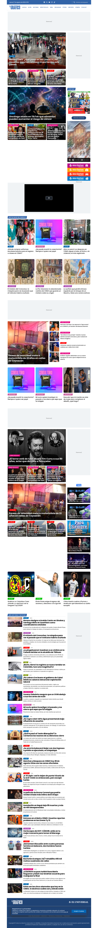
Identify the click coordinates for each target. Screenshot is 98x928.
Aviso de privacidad (34, 916)
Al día (12, 56)
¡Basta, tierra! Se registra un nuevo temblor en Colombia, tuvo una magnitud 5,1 (44, 665)
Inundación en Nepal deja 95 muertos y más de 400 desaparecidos (43, 806)
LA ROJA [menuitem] (24, 7)
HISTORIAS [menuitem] (36, 7)
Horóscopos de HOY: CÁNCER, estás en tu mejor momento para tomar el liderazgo (41, 832)
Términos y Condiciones (55, 916)
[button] (69, 160)
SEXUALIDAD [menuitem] (58, 7)
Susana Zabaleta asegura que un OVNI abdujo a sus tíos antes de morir (44, 695)
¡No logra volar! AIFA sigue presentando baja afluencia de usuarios (43, 720)
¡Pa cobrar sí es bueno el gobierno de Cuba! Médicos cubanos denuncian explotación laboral (43, 679)
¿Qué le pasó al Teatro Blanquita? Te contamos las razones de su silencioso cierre (43, 734)
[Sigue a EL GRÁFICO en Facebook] (47, 920)
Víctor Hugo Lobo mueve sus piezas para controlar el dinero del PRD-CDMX (79, 499)
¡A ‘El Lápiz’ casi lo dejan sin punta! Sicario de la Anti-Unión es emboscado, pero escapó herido (43, 777)
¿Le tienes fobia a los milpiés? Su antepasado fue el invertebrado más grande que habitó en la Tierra (36, 133)
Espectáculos (33, 70)
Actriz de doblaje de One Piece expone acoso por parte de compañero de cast (16, 135)
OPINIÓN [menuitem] (77, 7)
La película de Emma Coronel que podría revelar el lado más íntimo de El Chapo (16, 478)
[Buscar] (74, 2)
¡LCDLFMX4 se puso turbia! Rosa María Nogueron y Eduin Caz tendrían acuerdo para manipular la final (44, 873)
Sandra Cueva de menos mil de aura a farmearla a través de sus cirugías (36, 81)
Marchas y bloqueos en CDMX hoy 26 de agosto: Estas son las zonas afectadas (41, 762)
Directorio (44, 916)
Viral (25, 662)
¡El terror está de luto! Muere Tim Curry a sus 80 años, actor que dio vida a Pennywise (56, 134)
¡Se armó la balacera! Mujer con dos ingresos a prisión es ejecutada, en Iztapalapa (43, 749)
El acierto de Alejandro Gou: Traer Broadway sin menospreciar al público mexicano (78, 531)
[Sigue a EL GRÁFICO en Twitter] (48, 920)
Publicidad (67, 916)
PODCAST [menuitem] (84, 7)
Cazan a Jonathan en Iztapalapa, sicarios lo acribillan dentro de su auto (17, 81)
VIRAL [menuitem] (51, 7)
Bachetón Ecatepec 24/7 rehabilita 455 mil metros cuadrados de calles (42, 860)
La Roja (11, 70)
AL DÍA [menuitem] (29, 7)
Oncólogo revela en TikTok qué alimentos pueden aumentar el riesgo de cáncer (32, 118)
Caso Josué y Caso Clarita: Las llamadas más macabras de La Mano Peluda (79, 549)
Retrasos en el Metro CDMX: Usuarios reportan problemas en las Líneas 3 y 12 (44, 819)
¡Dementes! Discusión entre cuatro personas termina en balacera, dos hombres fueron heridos (43, 846)
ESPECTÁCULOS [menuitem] (44, 7)
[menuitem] (44, 2)
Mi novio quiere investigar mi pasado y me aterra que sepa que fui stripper (42, 708)
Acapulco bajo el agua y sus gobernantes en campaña (79, 517)
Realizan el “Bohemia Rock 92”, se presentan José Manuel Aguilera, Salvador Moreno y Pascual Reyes (78, 564)
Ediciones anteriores (79, 118)
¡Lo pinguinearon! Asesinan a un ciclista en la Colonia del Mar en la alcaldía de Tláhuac (37, 531)
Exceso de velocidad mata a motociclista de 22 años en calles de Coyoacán (35, 514)
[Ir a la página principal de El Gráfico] (14, 7)
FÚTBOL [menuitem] (65, 7)
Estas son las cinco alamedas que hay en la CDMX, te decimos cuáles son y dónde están (43, 887)
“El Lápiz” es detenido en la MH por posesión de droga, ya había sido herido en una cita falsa (56, 80)
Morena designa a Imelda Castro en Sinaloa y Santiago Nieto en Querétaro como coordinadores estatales (44, 622)
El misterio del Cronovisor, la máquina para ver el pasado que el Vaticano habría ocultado (44, 636)
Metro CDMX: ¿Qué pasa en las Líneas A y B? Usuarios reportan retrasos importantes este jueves (34, 62)
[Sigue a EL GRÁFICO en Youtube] (50, 920)
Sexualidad (27, 704)
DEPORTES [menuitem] (71, 7)
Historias (27, 633)
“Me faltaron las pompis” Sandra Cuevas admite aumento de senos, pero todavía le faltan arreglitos (55, 476)
